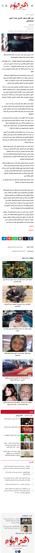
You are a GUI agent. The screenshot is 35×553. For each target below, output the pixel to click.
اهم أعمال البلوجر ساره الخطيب (12, 427)
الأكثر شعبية (19, 415)
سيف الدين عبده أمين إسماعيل (15, 247)
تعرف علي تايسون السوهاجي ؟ (11, 435)
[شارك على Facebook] (31, 239)
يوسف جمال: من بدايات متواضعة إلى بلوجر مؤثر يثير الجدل (18, 330)
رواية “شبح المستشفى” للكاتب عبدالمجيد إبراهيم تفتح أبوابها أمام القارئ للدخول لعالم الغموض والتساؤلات (17, 479)
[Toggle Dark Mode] (6, 5)
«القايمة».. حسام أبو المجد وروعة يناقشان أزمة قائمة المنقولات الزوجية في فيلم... (12, 521)
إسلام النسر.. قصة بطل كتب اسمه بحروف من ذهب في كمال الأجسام (17, 281)
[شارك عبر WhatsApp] (15, 239)
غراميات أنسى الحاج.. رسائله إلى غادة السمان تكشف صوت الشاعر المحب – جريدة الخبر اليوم (17, 403)
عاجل (27, 15)
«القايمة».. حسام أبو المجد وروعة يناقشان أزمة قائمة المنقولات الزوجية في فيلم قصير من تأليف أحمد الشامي (16, 467)
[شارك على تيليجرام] (4, 239)
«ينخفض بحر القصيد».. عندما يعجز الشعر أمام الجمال (17, 484)
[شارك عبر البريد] (20, 239)
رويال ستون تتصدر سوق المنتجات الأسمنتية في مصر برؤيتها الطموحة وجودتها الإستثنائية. (11, 453)
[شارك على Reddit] (9, 239)
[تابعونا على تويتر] (19, 551)
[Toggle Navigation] (32, 5)
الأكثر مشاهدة (28, 416)
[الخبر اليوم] (17, 541)
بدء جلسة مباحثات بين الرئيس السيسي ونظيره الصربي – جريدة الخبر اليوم (17, 379)
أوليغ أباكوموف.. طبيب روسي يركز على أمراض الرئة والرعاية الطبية (17, 473)
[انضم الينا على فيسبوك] (16, 551)
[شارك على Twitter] (25, 239)
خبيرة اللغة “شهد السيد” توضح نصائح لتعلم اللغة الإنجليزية (17, 354)
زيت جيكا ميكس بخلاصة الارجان (12, 419)
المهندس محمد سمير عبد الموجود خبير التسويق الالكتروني (18, 305)
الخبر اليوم (31, 25)
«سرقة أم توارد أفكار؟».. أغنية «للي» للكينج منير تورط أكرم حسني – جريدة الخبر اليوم (12, 445)
